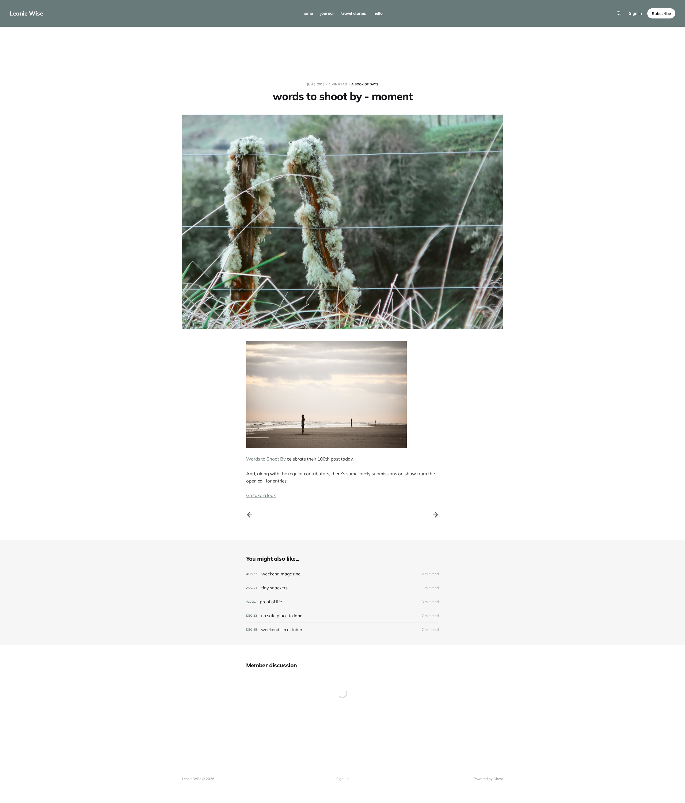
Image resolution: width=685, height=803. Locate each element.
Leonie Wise (26, 13)
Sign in (635, 13)
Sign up (342, 778)
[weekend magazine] (342, 574)
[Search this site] (619, 13)
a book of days (364, 84)
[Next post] (435, 515)
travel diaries (353, 13)
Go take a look (261, 495)
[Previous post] (249, 515)
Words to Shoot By (266, 459)
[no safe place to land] (342, 616)
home (307, 13)
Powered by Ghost (488, 778)
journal (327, 13)
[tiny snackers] (342, 588)
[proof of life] (342, 602)
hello (378, 13)
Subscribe (661, 13)
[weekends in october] (342, 629)
